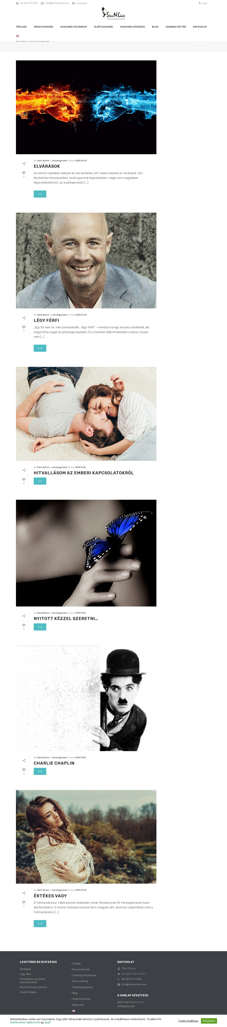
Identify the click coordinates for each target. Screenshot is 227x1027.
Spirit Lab (122, 1002)
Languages (81, 3)
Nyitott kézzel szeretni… (66, 618)
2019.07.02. (81, 890)
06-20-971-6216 (29, 3)
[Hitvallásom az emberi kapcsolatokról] (86, 414)
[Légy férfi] (86, 260)
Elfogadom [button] (209, 1021)
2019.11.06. (80, 467)
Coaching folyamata (73, 26)
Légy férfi (46, 320)
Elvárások (47, 166)
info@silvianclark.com (57, 3)
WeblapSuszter (126, 1006)
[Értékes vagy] (86, 837)
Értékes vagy (50, 895)
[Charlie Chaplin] (86, 698)
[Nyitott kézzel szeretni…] (86, 553)
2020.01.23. (81, 315)
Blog (155, 26)
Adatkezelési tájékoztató (25, 1022)
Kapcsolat (200, 26)
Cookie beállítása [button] (188, 1021)
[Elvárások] (86, 107)
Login (204, 3)
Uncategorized (59, 160)
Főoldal (21, 26)
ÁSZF (48, 1022)
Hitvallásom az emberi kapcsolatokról (84, 472)
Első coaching (103, 26)
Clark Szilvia (43, 160)
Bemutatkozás (43, 26)
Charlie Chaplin (54, 763)
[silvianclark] (113, 14)
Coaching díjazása (132, 26)
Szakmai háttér (176, 26)
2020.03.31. (81, 160)
